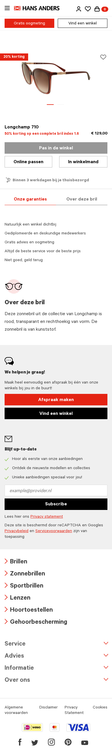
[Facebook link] (20, 742)
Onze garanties (30, 199)
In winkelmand (83, 162)
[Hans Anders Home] (39, 8)
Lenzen (17, 598)
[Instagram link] (51, 742)
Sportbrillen (24, 586)
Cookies (100, 708)
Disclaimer (48, 708)
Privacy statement (46, 517)
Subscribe (56, 504)
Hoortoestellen (29, 610)
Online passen (28, 162)
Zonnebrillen (25, 574)
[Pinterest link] (68, 742)
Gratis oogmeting (29, 24)
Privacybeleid (16, 531)
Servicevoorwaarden (53, 531)
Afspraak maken (56, 400)
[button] (78, 8)
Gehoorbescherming (36, 622)
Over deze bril (81, 199)
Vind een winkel (82, 24)
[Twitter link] (34, 742)
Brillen (16, 562)
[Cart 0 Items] (97, 8)
